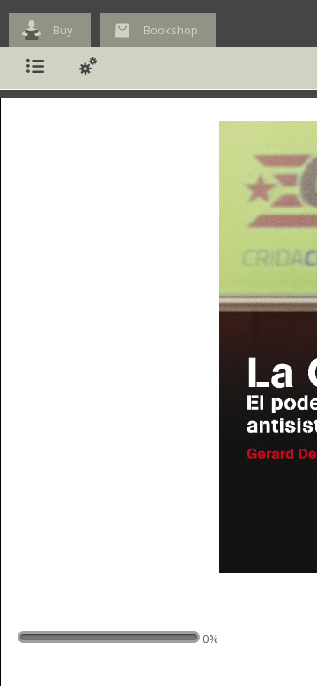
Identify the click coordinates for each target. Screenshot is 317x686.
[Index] (35, 68)
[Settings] (88, 68)
